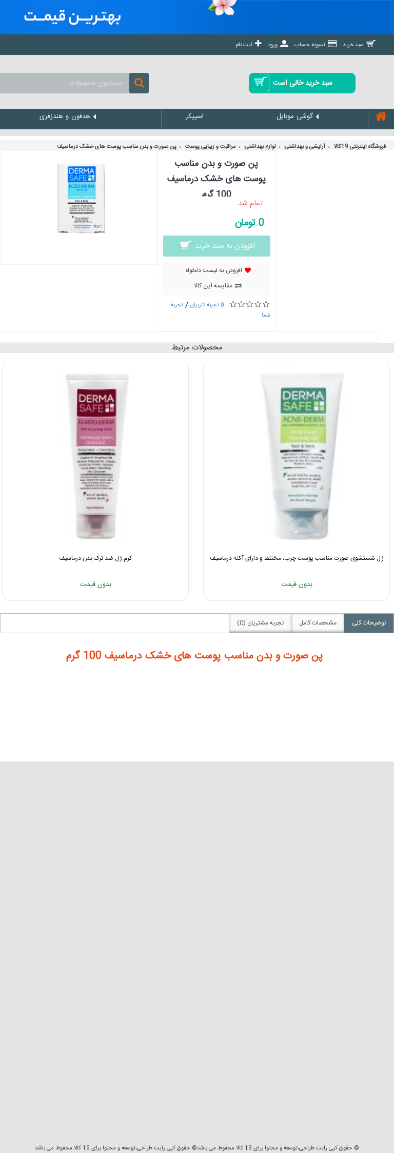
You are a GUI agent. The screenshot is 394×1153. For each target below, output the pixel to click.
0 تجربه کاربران (207, 305)
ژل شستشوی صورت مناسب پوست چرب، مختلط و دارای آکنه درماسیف (297, 558)
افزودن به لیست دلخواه (213, 270)
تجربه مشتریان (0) (260, 623)
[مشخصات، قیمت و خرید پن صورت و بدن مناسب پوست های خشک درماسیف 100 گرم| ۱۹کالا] (78, 243)
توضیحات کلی (369, 623)
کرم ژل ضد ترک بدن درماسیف (95, 558)
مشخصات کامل (318, 623)
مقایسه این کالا (213, 286)
